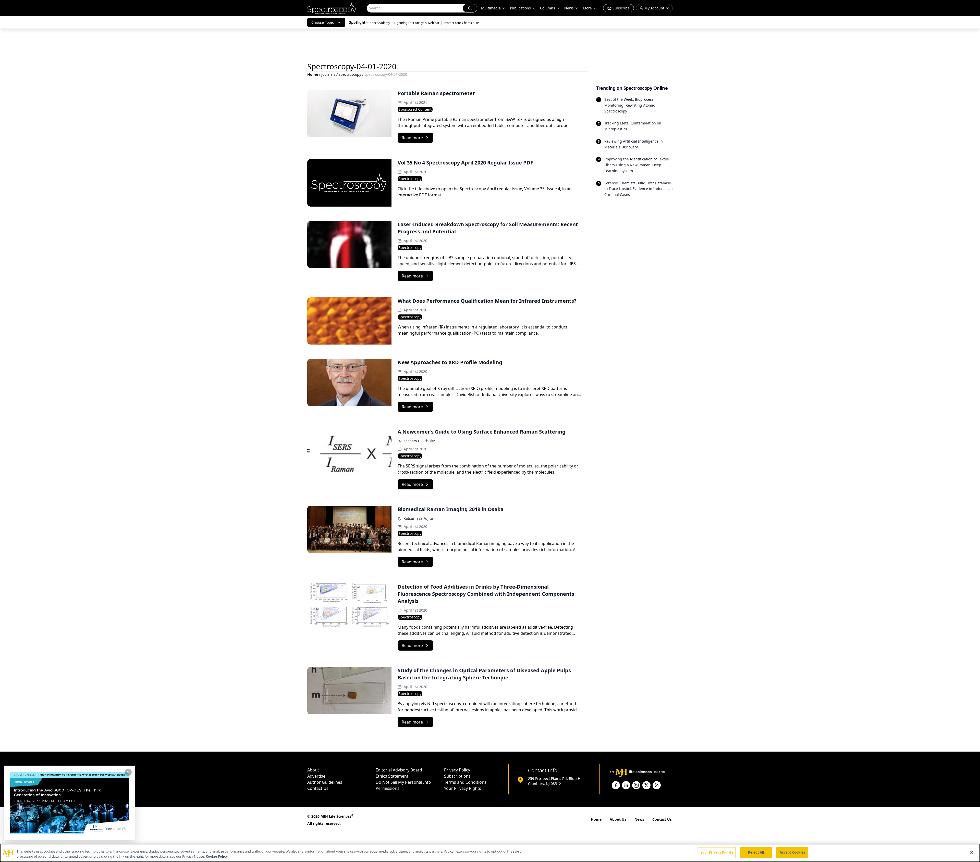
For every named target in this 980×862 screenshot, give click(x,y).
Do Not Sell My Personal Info (403, 782)
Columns (547, 8)
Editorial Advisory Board (399, 770)
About (313, 770)
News (639, 819)
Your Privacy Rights (462, 788)
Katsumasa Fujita (418, 518)
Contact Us (317, 788)
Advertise (316, 776)
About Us (618, 819)
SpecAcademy (380, 23)
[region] (490, 853)
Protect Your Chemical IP (461, 23)
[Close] (971, 852)
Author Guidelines (324, 782)
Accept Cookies (792, 852)
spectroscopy (350, 74)
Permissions (387, 788)
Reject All (756, 852)
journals (328, 74)
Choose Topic (322, 22)
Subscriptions (457, 776)
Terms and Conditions (465, 782)
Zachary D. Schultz (419, 440)
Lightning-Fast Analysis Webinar (416, 23)
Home (312, 74)
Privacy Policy (457, 770)
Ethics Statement (392, 776)
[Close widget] (128, 772)
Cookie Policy (217, 856)
